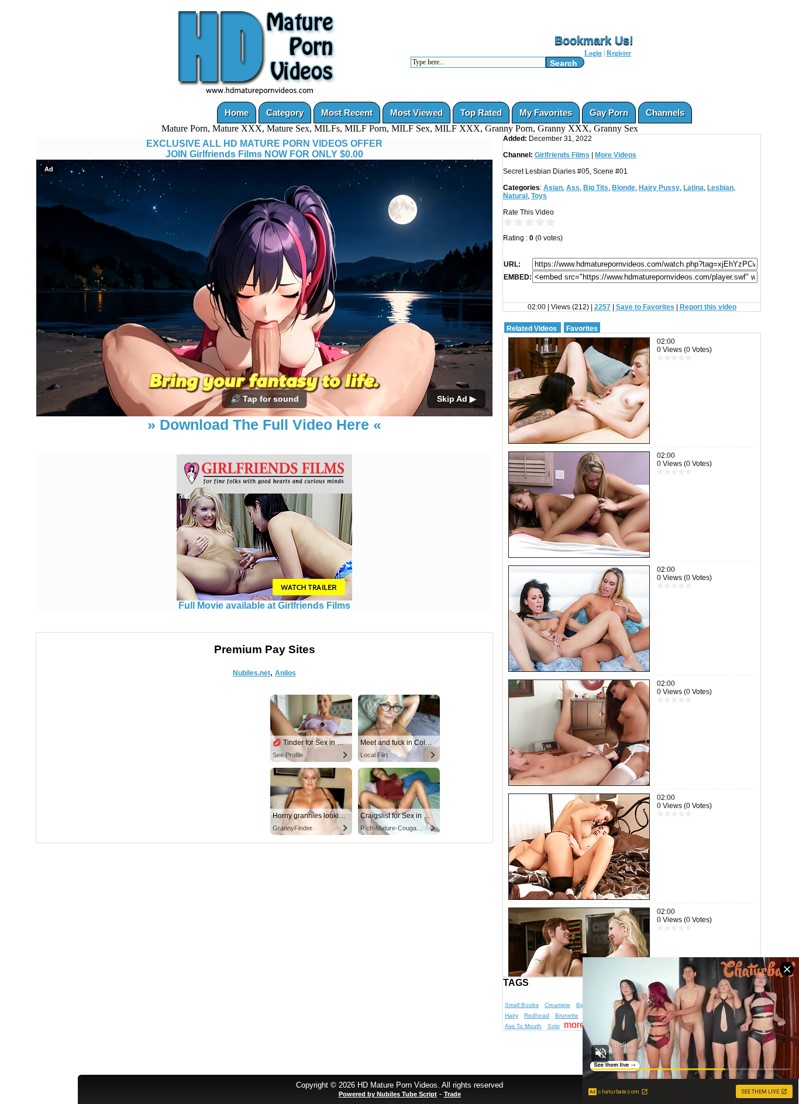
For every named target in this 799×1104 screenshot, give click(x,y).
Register (619, 53)
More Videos (615, 155)
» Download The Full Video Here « (264, 424)
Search (563, 63)
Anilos (285, 673)
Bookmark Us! (594, 40)
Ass (573, 188)
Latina (693, 188)
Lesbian (720, 188)
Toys (539, 196)
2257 (602, 307)
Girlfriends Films (562, 155)
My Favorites (545, 113)
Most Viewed (416, 113)
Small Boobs (522, 1005)
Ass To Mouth (523, 1026)
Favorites (582, 329)
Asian (553, 188)
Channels (665, 113)
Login (593, 53)
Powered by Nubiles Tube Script (388, 1094)
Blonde (623, 188)
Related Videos (532, 329)
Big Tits (595, 188)
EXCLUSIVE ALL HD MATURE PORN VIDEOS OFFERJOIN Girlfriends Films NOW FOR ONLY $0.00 (264, 149)
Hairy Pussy (659, 188)
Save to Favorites (645, 307)
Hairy (511, 1015)
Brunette (566, 1015)
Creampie (557, 1005)
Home (237, 113)
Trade (452, 1094)
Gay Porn (609, 113)
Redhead (536, 1015)
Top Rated (481, 113)
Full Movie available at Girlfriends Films (264, 605)
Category (285, 113)
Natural (515, 196)
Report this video (708, 307)
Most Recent (347, 113)
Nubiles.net (251, 673)
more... (578, 1025)
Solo (553, 1026)
